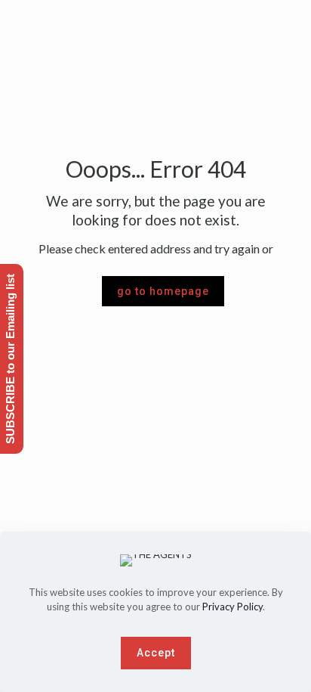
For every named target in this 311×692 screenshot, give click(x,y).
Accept (156, 653)
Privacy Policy (232, 606)
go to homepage (163, 291)
